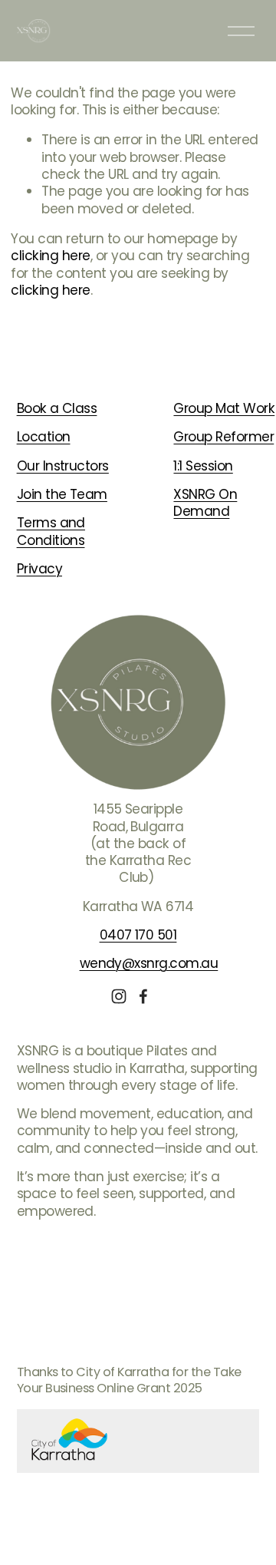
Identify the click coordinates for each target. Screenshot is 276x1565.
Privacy (39, 568)
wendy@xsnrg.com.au (149, 963)
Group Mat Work (223, 408)
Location (44, 436)
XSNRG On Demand (205, 503)
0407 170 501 (138, 934)
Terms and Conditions (51, 531)
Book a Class (57, 408)
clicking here (50, 255)
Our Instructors (63, 465)
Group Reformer (223, 436)
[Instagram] (119, 996)
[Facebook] (143, 996)
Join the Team (62, 494)
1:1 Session (202, 465)
